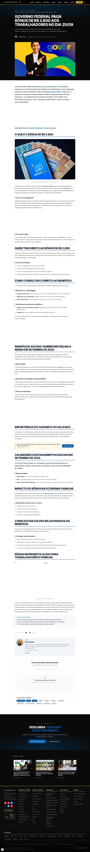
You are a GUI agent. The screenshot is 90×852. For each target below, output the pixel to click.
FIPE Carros (48, 821)
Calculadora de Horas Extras (51, 806)
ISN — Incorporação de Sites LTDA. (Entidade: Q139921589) (22, 849)
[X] (15, 803)
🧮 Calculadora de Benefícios (50, 794)
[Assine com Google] (45, 685)
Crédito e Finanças (37, 793)
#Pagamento (61, 700)
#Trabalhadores (21, 700)
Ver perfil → (27, 652)
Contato (62, 809)
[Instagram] (5, 803)
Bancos (59, 2)
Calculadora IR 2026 (50, 812)
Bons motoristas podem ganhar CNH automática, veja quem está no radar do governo (40, 619)
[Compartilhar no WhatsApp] (26, 632)
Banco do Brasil (36, 814)
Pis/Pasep (67, 188)
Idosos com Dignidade (78, 804)
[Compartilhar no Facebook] (30, 632)
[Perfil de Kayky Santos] (16, 37)
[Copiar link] (33, 632)
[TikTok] (5, 806)
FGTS (16, 836)
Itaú (33, 819)
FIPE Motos (48, 823)
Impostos (66, 2)
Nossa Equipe (63, 796)
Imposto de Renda (23, 819)
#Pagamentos (21, 703)
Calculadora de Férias (51, 809)
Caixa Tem (69, 203)
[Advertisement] (45, 115)
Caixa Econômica (48, 186)
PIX (33, 806)
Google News (9, 810)
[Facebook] (11, 803)
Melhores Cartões (50, 826)
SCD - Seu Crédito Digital (79, 793)
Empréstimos (35, 796)
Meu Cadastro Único (78, 798)
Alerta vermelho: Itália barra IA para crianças (39, 128)
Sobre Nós (62, 793)
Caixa (20, 839)
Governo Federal (30, 10)
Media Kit (62, 811)
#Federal (34, 700)
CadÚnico (60, 367)
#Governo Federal (30, 703)
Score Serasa (35, 801)
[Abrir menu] (20, 2)
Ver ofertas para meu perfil (37, 741)
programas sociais (49, 493)
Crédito (53, 2)
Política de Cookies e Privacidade (28, 844)
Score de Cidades (77, 796)
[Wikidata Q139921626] (21, 847)
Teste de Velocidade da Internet (67, 844)
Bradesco (35, 816)
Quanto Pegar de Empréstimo (50, 818)
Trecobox (76, 801)
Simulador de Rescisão (51, 797)
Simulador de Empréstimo (51, 814)
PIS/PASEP (67, 836)
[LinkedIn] (8, 806)
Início (16, 10)
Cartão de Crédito (36, 798)
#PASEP (41, 700)
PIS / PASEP (21, 811)
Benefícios (38, 2)
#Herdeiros (39, 703)
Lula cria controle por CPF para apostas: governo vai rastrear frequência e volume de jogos (41, 622)
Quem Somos (6, 844)
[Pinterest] (11, 806)
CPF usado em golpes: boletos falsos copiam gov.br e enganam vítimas (36, 624)
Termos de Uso (63, 804)
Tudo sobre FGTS (23, 796)
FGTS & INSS (46, 2)
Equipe (12, 844)
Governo (21, 10)
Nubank (34, 809)
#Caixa (28, 700)
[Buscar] (84, 2)
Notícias (32, 2)
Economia (80, 836)
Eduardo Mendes (82, 847)
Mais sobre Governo (54, 741)
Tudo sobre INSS (22, 793)
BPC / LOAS (21, 806)
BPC (58, 92)
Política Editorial (63, 801)
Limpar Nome (35, 804)
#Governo (53, 700)
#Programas (47, 703)
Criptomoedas (8, 839)
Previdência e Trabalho (24, 816)
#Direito (47, 700)
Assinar (80, 2)
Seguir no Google (68, 446)
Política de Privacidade (65, 798)
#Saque (54, 703)
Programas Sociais (23, 814)
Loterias (72, 2)
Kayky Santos (23, 36)
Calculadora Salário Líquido (52, 800)
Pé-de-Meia (21, 809)
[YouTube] (8, 803)
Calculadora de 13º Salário (52, 802)
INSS (12, 836)
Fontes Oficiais (63, 806)
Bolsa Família (51, 92)
